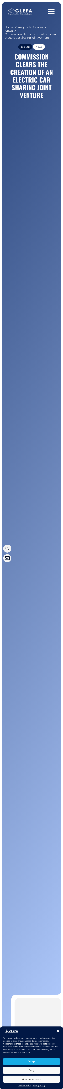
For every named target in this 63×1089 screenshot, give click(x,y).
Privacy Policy (39, 1085)
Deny (32, 1070)
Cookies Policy (24, 1085)
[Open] (51, 11)
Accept (32, 1061)
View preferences (31, 1079)
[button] (58, 1031)
